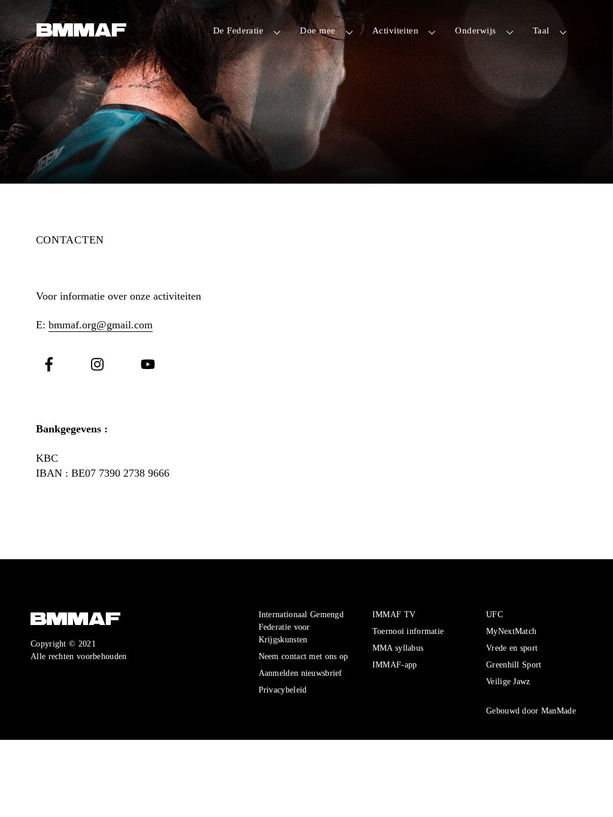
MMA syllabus (397, 648)
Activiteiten (395, 30)
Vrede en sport (512, 648)
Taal (541, 30)
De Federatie (238, 30)
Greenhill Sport (513, 664)
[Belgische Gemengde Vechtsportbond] (81, 31)
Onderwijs (475, 30)
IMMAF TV (393, 614)
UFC (494, 614)
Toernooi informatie (408, 631)
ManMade (558, 710)
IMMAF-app (394, 664)
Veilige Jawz (508, 681)
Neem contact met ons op (303, 656)
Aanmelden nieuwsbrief (300, 673)
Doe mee (317, 30)
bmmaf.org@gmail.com (100, 325)
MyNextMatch (511, 631)
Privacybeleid (283, 689)
